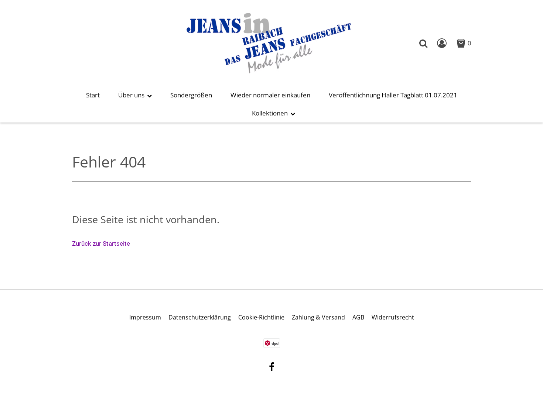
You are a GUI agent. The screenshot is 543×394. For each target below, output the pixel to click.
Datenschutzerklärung (199, 317)
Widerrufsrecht (393, 317)
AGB (358, 317)
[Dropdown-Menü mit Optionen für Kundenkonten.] (442, 43)
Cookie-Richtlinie (261, 317)
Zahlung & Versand (318, 317)
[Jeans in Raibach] (269, 42)
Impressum (145, 317)
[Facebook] (271, 368)
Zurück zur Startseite (101, 243)
